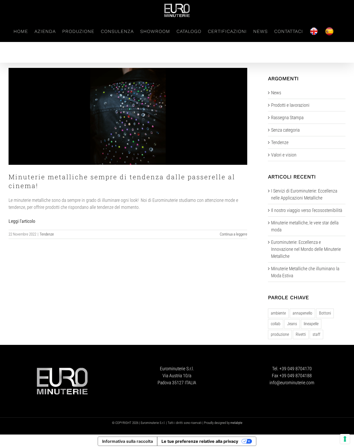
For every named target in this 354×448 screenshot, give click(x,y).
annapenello (302, 313)
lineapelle (311, 323)
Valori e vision (283, 155)
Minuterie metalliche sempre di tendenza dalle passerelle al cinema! (128, 116)
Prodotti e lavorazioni (290, 105)
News (276, 92)
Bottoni (325, 313)
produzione (280, 334)
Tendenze (47, 234)
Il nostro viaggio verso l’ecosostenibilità (306, 210)
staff (316, 334)
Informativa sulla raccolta (127, 441)
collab (275, 323)
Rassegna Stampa (287, 117)
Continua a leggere (233, 234)
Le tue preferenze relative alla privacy (199, 441)
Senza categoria (285, 130)
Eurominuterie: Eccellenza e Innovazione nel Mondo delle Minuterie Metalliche (306, 249)
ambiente (278, 313)
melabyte (236, 423)
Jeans (292, 323)
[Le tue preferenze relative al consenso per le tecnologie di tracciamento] (345, 439)
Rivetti (301, 334)
